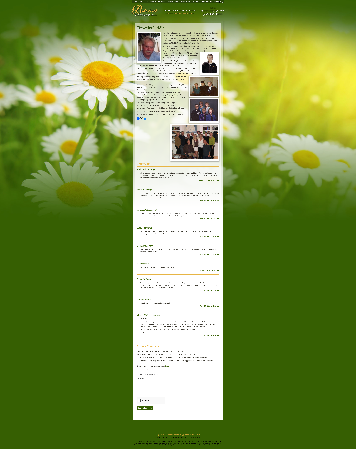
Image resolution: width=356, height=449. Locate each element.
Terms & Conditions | (166, 435)
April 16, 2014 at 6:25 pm (209, 290)
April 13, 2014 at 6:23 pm (209, 219)
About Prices (195, 1)
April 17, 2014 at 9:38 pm (209, 306)
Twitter (141, 119)
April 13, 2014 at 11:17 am (209, 180)
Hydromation (161, 1)
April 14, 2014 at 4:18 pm (209, 255)
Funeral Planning (185, 1)
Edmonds (177, 13)
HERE (167, 366)
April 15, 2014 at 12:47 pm (209, 270)
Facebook (138, 119)
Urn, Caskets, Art (151, 1)
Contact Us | (188, 435)
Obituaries (170, 1)
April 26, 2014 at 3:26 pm (209, 335)
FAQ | (157, 435)
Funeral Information (206, 1)
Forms (176, 1)
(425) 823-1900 (212, 14)
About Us (141, 1)
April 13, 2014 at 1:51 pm (209, 201)
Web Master (196, 435)
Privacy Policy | (179, 435)
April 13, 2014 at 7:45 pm (209, 237)
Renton (191, 13)
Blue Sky (145, 119)
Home (135, 1)
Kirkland (185, 13)
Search (221, 1)
